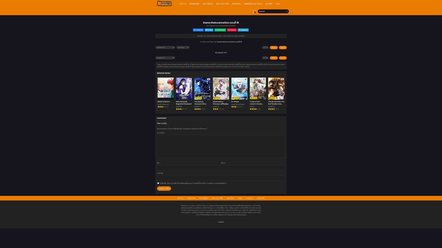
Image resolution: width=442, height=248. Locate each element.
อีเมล (223, 163)
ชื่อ (158, 163)
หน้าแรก (180, 198)
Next (282, 47)
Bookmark (191, 198)
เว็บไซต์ (160, 173)
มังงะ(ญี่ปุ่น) (203, 198)
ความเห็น (161, 133)
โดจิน (240, 198)
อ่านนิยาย (249, 198)
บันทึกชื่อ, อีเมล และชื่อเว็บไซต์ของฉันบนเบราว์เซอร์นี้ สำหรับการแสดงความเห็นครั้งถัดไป (193, 183)
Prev (274, 47)
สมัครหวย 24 (221, 226)
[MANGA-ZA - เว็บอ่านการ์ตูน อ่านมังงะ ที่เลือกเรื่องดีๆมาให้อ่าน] (164, 6)
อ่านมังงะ (221, 222)
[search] (287, 11)
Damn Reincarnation (228, 26)
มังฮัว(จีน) (230, 198)
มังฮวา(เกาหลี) (217, 198)
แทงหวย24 (261, 198)
